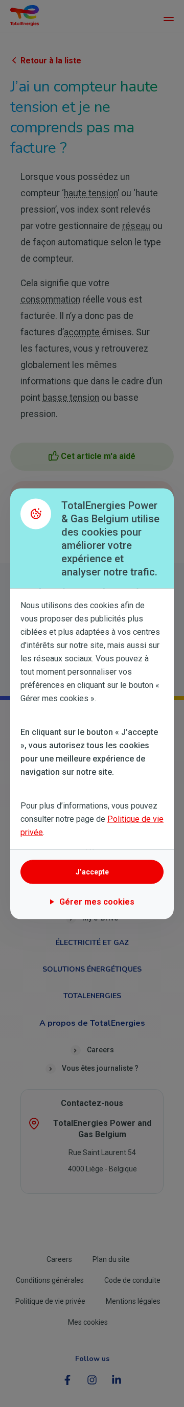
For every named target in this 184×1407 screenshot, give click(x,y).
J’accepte (92, 872)
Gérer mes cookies (96, 901)
